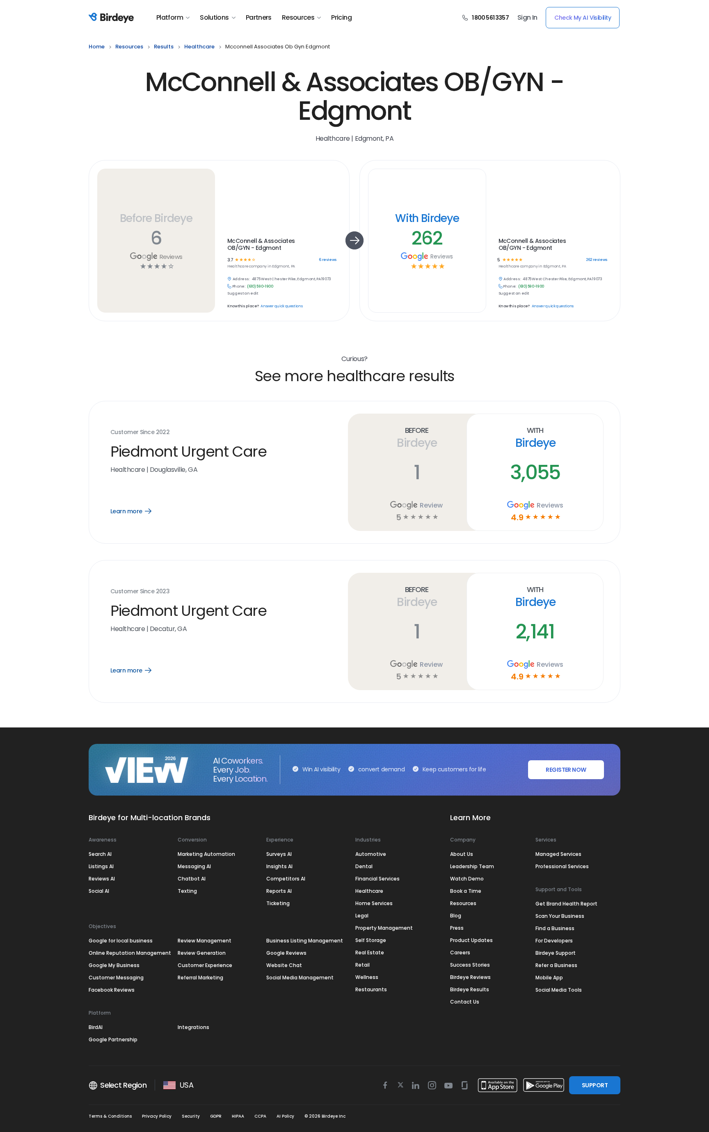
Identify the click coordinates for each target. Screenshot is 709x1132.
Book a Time (465, 890)
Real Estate (369, 952)
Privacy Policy (157, 1116)
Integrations (193, 1027)
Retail (362, 964)
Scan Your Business (559, 915)
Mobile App (549, 977)
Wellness (366, 977)
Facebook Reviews (112, 989)
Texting (187, 890)
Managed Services (558, 854)
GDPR (216, 1116)
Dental (364, 866)
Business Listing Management (304, 940)
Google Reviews (286, 952)
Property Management (384, 927)
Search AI (100, 854)
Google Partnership (113, 1039)
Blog (455, 915)
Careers (460, 952)
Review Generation (202, 952)
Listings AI (101, 866)
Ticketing (278, 903)
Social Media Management (300, 977)
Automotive (370, 854)
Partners (259, 17)
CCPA (260, 1116)
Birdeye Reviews (470, 977)
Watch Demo (467, 878)
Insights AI (279, 866)
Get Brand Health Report (566, 903)
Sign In (527, 17)
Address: (241, 279)
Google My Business (114, 965)
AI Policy (285, 1116)
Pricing (341, 17)
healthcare (199, 46)
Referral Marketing (200, 977)
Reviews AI (102, 878)
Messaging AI (194, 866)
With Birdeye (427, 218)
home (97, 46)
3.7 (230, 260)
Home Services (374, 903)
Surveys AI (279, 854)
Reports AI (279, 890)
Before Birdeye (156, 218)
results (164, 46)
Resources (298, 17)
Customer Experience (205, 965)
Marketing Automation (206, 854)
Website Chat (284, 965)
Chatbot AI (192, 878)
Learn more (136, 511)
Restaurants (371, 989)
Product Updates (471, 940)
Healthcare (369, 890)
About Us (461, 854)
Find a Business (554, 928)
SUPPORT (595, 1085)
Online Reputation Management (130, 952)
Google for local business (121, 940)
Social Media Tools (558, 989)
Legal (361, 915)
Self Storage (370, 940)
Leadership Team (472, 866)
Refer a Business (556, 965)
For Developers (554, 940)
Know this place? (242, 306)
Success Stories (470, 964)
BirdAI (96, 1027)
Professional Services (562, 866)
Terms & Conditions (110, 1116)
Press (457, 927)
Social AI (99, 890)
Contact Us (464, 1001)
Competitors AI (285, 878)
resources (129, 46)
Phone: (238, 286)
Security (191, 1116)
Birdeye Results (469, 989)
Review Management (204, 940)
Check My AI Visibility (582, 18)
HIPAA (238, 1116)
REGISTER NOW (566, 770)
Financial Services (377, 878)
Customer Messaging (116, 977)
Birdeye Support (555, 952)
